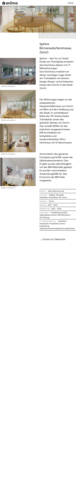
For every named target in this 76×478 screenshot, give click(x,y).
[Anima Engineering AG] (10, 2)
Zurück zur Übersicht (53, 239)
